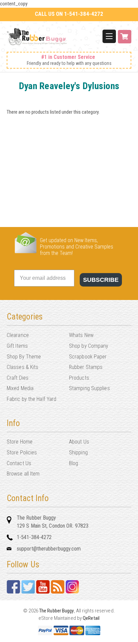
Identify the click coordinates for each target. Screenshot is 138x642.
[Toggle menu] (109, 36)
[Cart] (124, 40)
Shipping (78, 452)
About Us (79, 442)
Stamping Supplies (89, 388)
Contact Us (19, 463)
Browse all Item (23, 473)
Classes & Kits (22, 367)
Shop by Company (89, 346)
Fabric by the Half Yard (31, 399)
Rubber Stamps (85, 367)
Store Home (19, 442)
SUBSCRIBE (101, 279)
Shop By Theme (24, 356)
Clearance (18, 335)
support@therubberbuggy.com (49, 548)
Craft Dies (17, 378)
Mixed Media (20, 388)
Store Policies (22, 452)
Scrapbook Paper (88, 356)
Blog (73, 463)
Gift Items (17, 346)
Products (79, 378)
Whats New (81, 335)
